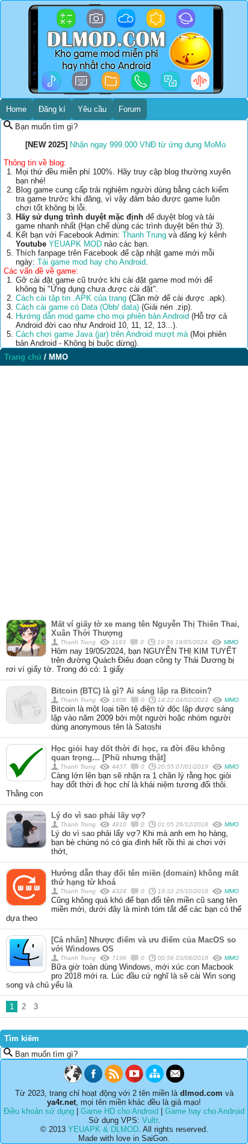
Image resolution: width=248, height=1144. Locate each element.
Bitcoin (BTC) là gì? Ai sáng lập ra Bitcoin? (131, 690)
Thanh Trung (144, 234)
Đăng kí (52, 109)
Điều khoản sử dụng (39, 1111)
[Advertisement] (124, 490)
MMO (231, 642)
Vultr (150, 1120)
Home (16, 109)
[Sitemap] (155, 1079)
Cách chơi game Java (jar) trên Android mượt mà (102, 334)
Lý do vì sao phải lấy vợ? (98, 815)
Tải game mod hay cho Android (91, 261)
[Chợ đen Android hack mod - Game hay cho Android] (73, 1079)
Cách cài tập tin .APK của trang (71, 298)
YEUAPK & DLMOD (103, 1129)
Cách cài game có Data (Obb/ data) (77, 307)
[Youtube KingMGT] (134, 1079)
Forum (130, 109)
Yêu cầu (92, 109)
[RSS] (114, 1079)
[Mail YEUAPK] (175, 1079)
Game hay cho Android (204, 1111)
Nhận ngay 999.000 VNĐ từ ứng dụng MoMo (148, 144)
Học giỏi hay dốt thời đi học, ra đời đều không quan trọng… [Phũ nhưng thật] (138, 753)
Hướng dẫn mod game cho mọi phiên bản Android (102, 316)
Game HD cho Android (119, 1111)
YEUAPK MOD (75, 243)
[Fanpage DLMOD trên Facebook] (93, 1079)
